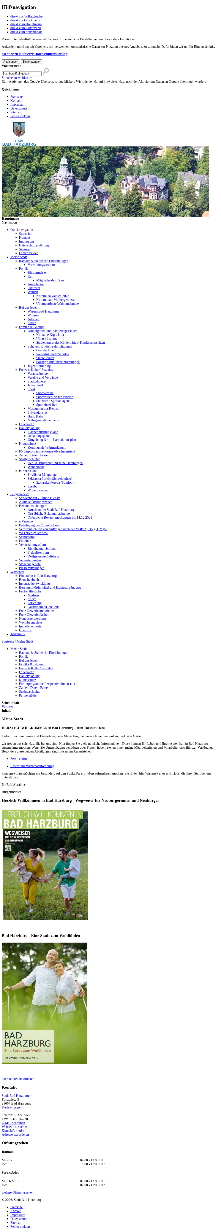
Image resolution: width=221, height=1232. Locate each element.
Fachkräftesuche (30, 591)
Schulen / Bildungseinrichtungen (50, 346)
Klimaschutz (27, 443)
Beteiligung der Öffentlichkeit (39, 525)
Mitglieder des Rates (50, 280)
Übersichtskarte (46, 338)
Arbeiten (33, 319)
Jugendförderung (39, 366)
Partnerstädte (27, 471)
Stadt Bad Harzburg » (17, 1095)
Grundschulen (45, 350)
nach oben (9, 1079)
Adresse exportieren (15, 1134)
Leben (32, 323)
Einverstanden (31, 61)
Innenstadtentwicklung (34, 583)
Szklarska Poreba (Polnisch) (55, 482)
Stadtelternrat (45, 358)
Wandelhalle (36, 467)
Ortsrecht (34, 288)
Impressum (17, 104)
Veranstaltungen (38, 373)
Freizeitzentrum (38, 552)
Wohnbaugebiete (30, 622)
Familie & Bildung (31, 327)
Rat (30, 276)
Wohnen (33, 315)
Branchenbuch (29, 579)
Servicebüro (18, 758)
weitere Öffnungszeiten (17, 1192)
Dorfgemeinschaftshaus (44, 556)
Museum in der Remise (43, 408)
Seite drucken (25, 1079)
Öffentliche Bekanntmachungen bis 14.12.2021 (60, 517)
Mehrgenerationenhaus (43, 420)
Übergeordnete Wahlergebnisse (57, 303)
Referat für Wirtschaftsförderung (32, 766)
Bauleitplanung (29, 428)
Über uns (25, 630)
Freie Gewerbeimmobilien (37, 611)
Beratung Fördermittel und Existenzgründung (50, 587)
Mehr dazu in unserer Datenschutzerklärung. (35, 54)
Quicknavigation (21, 230)
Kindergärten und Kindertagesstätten (52, 331)
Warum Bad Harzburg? (43, 311)
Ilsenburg (34, 486)
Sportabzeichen (46, 404)
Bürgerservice (19, 494)
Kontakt (15, 100)
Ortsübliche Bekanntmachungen (49, 513)
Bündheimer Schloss (42, 548)
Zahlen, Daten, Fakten (34, 455)
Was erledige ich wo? (33, 533)
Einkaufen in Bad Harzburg (38, 576)
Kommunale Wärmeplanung (47, 447)
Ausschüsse (36, 284)
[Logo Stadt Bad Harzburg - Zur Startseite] (19, 145)
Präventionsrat (37, 412)
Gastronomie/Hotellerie (43, 607)
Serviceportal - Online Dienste (39, 498)
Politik (23, 268)
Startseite (16, 96)
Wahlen (33, 292)
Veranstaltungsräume (33, 544)
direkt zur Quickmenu (25, 20)
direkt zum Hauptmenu (26, 24)
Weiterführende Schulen (52, 354)
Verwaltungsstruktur (41, 265)
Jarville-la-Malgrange (42, 474)
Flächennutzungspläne (43, 432)
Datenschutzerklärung (34, 245)
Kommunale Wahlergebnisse (55, 300)
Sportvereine (45, 393)
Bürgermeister (37, 272)
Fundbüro (25, 541)
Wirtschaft (17, 572)
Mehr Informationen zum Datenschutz (28, 85)
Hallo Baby (35, 416)
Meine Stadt (18, 257)
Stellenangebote (30, 564)
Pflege (32, 599)
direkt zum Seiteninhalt (26, 32)
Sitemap (15, 112)
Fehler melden (20, 116)
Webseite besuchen (15, 1127)
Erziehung (35, 603)
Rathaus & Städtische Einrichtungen (43, 261)
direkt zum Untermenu (25, 28)
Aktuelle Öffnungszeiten (35, 502)
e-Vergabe (26, 521)
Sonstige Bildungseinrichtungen (58, 362)
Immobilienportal (30, 626)
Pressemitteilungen (31, 568)
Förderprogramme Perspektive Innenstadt (47, 451)
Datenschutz (18, 108)
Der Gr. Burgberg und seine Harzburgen (55, 463)
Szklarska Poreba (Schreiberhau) (50, 478)
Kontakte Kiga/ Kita (50, 335)
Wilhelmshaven (38, 490)
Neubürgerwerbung (32, 618)
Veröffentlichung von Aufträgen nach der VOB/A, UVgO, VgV (63, 529)
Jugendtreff (35, 385)
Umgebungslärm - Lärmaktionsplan (52, 439)
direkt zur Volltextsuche (26, 16)
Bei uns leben (28, 307)
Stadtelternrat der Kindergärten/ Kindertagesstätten (70, 342)
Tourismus (17, 634)
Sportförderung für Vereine (54, 397)
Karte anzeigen (12, 1107)
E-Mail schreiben (13, 1123)
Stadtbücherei (37, 381)
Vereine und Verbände (43, 377)
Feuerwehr (26, 424)
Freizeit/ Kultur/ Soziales (36, 370)
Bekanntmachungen (32, 506)
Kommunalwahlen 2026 (52, 296)
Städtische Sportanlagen (52, 401)
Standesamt (27, 537)
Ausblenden (10, 61)
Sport (31, 389)
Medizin (33, 595)
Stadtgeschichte (29, 459)
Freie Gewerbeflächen (34, 614)
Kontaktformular (13, 1130)
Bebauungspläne (39, 436)
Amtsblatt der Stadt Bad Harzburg (51, 509)
